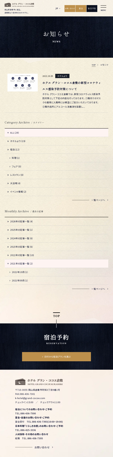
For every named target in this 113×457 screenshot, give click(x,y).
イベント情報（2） (18, 191)
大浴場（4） (15, 183)
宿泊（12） (15, 149)
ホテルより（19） (18, 141)
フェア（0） (17, 166)
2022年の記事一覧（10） (22, 255)
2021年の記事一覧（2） (21, 263)
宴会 (81, 8)
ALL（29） (14, 132)
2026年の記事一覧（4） (21, 221)
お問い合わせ (70, 8)
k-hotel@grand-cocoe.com (30, 398)
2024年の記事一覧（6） (21, 238)
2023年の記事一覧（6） (21, 246)
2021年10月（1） (20, 272)
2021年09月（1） (20, 280)
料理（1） (16, 157)
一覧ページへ (98, 200)
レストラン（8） (17, 174)
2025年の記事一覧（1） (21, 229)
